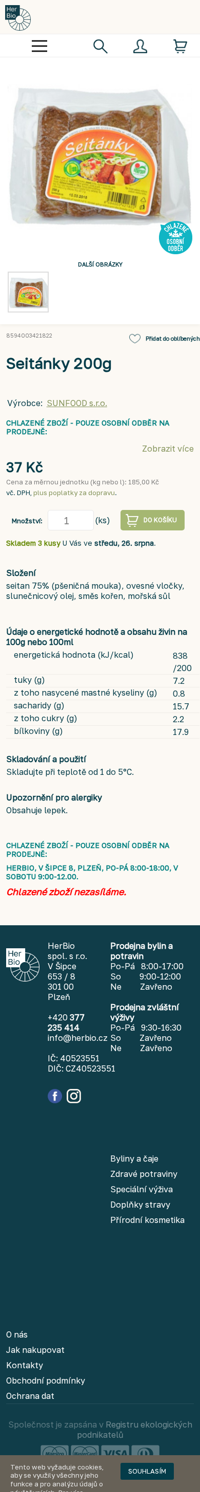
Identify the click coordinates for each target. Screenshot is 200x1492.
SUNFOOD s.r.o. (77, 403)
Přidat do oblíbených (173, 338)
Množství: (27, 521)
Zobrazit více (168, 448)
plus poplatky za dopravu (74, 492)
